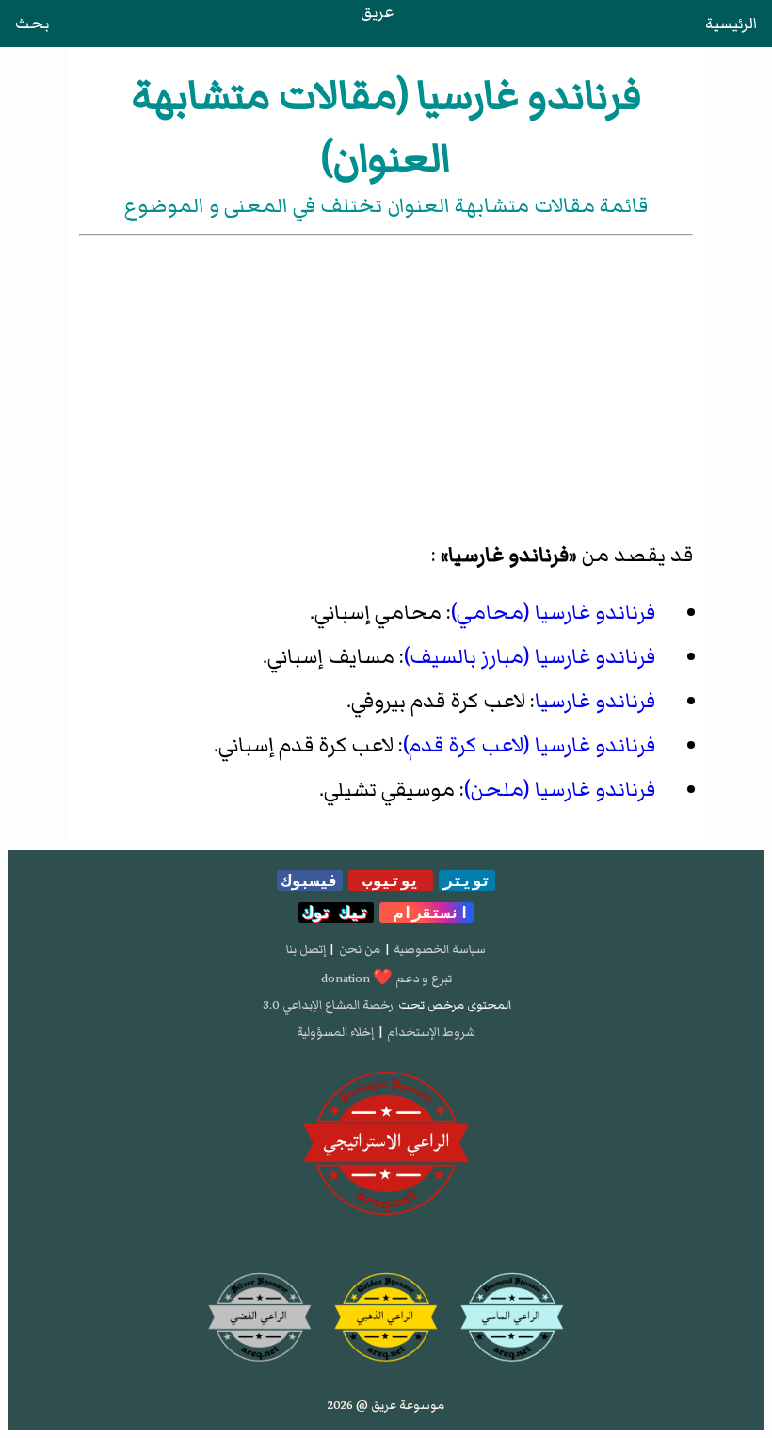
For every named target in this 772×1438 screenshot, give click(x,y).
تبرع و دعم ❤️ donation (386, 978)
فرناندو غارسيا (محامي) (553, 612)
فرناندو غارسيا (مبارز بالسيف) (529, 656)
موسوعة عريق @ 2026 (386, 1405)
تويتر (467, 880)
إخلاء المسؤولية (335, 1032)
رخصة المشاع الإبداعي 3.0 (328, 1004)
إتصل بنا (306, 949)
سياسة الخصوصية (440, 949)
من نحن (359, 949)
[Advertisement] (386, 381)
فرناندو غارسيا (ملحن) (559, 789)
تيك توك (336, 912)
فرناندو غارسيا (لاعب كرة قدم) (529, 745)
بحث (32, 23)
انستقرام (426, 912)
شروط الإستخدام (431, 1032)
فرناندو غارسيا (595, 701)
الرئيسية (731, 23)
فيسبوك (309, 880)
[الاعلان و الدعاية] (386, 1143)
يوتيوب (390, 880)
